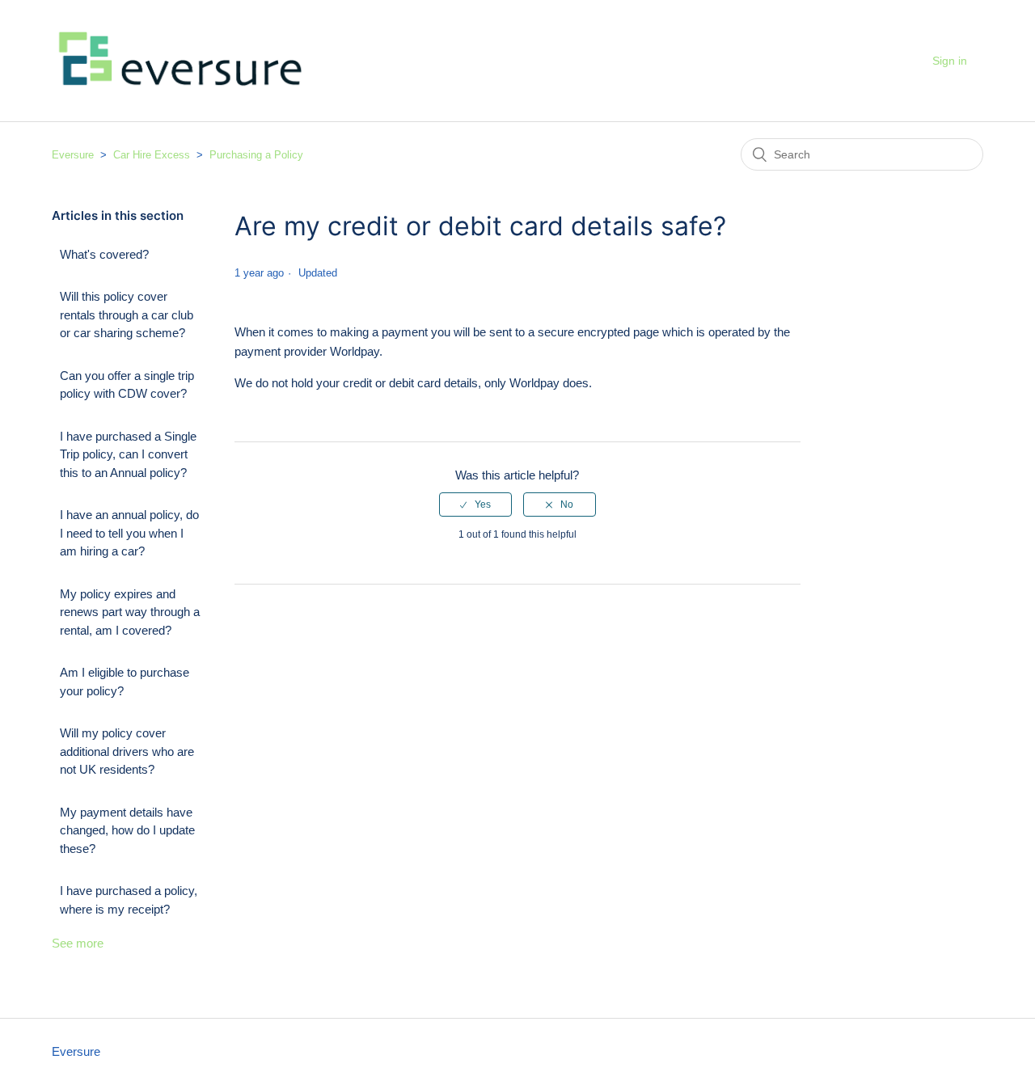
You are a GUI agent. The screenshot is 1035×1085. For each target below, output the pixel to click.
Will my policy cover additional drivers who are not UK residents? (127, 751)
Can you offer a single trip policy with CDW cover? (127, 385)
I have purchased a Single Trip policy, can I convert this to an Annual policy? (128, 454)
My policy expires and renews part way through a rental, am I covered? (130, 612)
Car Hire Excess (151, 155)
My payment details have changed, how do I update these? (127, 830)
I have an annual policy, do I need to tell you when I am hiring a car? (129, 533)
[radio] (475, 504)
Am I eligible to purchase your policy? (124, 681)
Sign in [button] (949, 60)
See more (78, 943)
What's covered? (104, 254)
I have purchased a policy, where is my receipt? (128, 900)
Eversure (73, 155)
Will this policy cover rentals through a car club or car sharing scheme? (126, 314)
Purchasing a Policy (256, 155)
